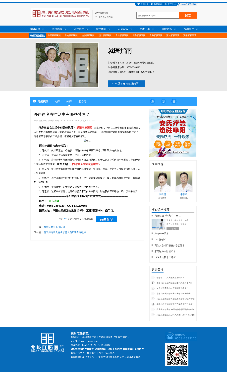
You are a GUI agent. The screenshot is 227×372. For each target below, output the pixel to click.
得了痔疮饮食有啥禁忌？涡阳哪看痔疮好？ (66, 232)
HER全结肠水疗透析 (165, 257)
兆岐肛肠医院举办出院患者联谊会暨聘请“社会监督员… (181, 299)
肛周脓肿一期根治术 (165, 251)
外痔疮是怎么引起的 (54, 227)
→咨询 (173, 229)
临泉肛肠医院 (88, 35)
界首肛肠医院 (121, 35)
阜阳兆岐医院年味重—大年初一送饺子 (173, 293)
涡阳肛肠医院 (189, 35)
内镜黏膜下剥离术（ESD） (168, 215)
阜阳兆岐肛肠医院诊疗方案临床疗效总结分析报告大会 (180, 304)
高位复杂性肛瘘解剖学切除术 (170, 245)
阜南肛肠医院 (71, 35)
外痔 (69, 101)
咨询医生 (144, 4)
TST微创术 (160, 239)
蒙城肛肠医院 (172, 35)
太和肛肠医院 (155, 35)
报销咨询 (158, 4)
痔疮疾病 (43, 101)
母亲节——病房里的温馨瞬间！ (170, 277)
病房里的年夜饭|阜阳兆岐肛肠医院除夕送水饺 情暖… (180, 309)
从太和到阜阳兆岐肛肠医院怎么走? (172, 288)
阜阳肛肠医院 (54, 35)
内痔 (57, 101)
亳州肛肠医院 (37, 35)
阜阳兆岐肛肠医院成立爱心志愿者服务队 (174, 283)
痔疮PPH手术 (162, 233)
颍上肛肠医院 (105, 35)
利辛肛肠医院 (138, 35)
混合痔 (82, 101)
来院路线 (172, 4)
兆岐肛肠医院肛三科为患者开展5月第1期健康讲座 (179, 315)
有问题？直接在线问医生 (126, 83)
